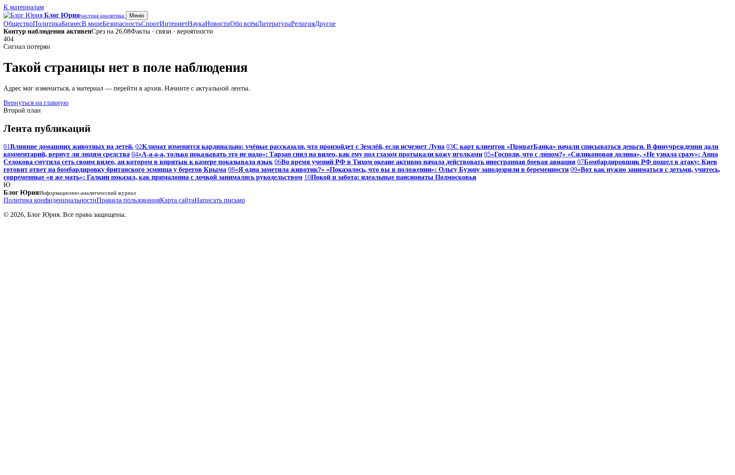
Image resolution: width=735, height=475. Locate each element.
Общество (18, 23)
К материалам (23, 7)
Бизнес (72, 23)
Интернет (174, 23)
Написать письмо (219, 200)
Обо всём (243, 23)
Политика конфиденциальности (50, 200)
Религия (303, 23)
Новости (217, 23)
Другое (325, 23)
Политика (47, 23)
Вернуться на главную (35, 102)
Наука (196, 23)
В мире (92, 23)
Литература (274, 23)
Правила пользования (128, 200)
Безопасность (122, 23)
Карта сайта (177, 200)
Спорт (150, 23)
